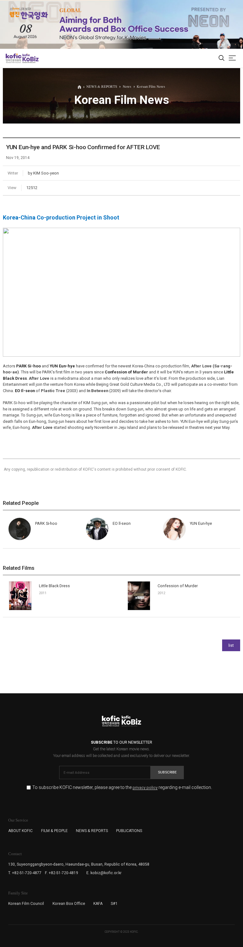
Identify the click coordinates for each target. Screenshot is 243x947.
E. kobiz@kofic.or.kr (104, 873)
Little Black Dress (54, 585)
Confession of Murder (178, 585)
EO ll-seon (122, 523)
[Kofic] (14, 58)
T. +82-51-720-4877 (24, 873)
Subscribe (167, 772)
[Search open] (221, 58)
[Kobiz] (30, 58)
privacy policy (145, 788)
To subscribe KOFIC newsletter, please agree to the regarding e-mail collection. (122, 787)
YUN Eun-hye (201, 523)
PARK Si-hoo (46, 523)
